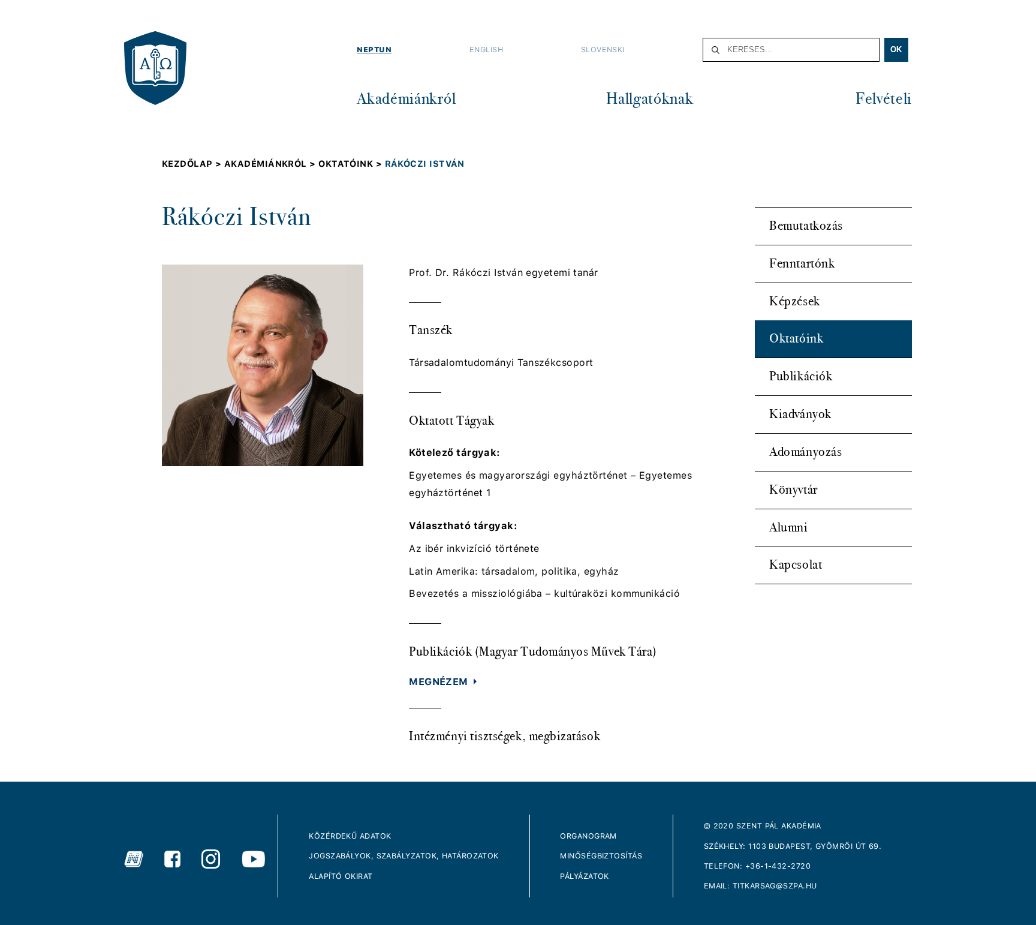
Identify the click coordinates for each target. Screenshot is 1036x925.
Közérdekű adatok (350, 835)
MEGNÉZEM (438, 681)
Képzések (794, 301)
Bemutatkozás (805, 225)
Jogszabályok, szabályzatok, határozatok (404, 855)
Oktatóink (796, 338)
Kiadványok (800, 414)
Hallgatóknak (649, 98)
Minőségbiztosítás (601, 855)
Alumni (788, 527)
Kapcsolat (795, 564)
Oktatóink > (351, 163)
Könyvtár (793, 489)
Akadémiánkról (406, 98)
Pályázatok (584, 876)
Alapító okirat (340, 876)
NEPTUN (374, 49)
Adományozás (805, 452)
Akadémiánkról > (271, 163)
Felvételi (884, 98)
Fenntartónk (802, 263)
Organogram (588, 835)
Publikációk (800, 376)
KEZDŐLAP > (193, 163)
